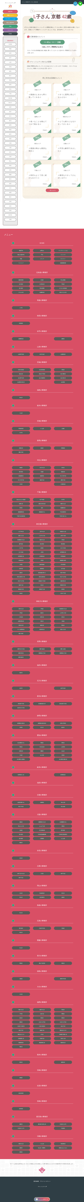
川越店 (42, 471)
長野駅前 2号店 (42, 653)
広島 (10, 170)
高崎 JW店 (21, 452)
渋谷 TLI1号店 (21, 581)
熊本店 (21, 1062)
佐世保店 (21, 1108)
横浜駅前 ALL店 (63, 608)
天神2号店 (42, 1038)
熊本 (10, 197)
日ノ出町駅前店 (21, 629)
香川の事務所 (42, 956)
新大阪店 (21, 834)
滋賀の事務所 (42, 783)
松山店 (21, 947)
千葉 (10, 93)
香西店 (21, 963)
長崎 (10, 210)
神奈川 (10, 102)
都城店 (21, 1077)
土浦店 (63, 428)
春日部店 (21, 471)
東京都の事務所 (42, 524)
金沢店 (21, 688)
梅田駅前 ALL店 (42, 822)
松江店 (21, 912)
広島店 (63, 928)
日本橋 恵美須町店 (63, 834)
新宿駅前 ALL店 (20, 539)
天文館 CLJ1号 (21, 1128)
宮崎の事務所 (42, 1070)
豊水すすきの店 (63, 292)
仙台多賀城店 (42, 369)
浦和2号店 (42, 480)
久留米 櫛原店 (42, 1026)
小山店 (21, 413)
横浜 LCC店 (63, 629)
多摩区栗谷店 (21, 621)
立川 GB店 (21, 552)
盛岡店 (63, 338)
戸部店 (21, 613)
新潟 (10, 120)
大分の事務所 (42, 987)
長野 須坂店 (42, 649)
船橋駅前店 (63, 507)
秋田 (10, 53)
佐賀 (10, 206)
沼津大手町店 (63, 723)
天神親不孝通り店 (63, 1034)
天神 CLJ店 (63, 1038)
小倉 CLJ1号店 (63, 1022)
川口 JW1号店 (21, 480)
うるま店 (42, 1143)
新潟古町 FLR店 (63, 703)
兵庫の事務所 (42, 866)
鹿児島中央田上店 (42, 1124)
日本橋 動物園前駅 (42, 834)
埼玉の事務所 (42, 460)
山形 (10, 62)
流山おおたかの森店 (21, 499)
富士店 (42, 727)
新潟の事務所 (42, 696)
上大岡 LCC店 (63, 613)
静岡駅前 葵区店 (21, 723)
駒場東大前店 (63, 560)
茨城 (10, 80)
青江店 (63, 893)
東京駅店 (63, 544)
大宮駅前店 (63, 484)
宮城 (10, 66)
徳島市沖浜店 (63, 978)
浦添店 (21, 1147)
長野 (10, 107)
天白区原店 (42, 747)
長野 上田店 (63, 649)
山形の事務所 (42, 347)
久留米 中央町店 (21, 1026)
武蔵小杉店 (21, 625)
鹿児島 (10, 215)
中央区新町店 (63, 512)
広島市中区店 (42, 928)
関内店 (63, 625)
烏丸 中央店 (21, 806)
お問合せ (42, 250)
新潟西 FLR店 (21, 703)
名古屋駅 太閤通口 (21, 759)
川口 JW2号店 (63, 475)
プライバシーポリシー (45, 1181)
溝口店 (42, 621)
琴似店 (63, 284)
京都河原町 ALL (20, 802)
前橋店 (42, 448)
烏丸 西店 (63, 806)
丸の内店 (42, 755)
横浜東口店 (42, 629)
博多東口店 (63, 1042)
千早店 (21, 1013)
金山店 (63, 751)
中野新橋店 (63, 556)
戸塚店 (42, 608)
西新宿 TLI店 (42, 589)
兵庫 (10, 156)
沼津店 (21, 727)
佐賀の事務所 (42, 1086)
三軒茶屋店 (63, 564)
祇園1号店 (42, 1030)
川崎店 (63, 621)
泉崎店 (21, 1152)
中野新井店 (21, 560)
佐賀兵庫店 (21, 1093)
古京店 (21, 893)
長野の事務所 (42, 641)
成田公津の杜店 (42, 503)
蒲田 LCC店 (21, 535)
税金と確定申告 (10, 22)
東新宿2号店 (63, 585)
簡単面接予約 (75, 4)
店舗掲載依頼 (63, 263)
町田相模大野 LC (42, 572)
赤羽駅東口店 (21, 556)
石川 (10, 116)
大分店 (21, 994)
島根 (10, 165)
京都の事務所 (42, 795)
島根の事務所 (42, 905)
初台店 (42, 585)
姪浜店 (21, 1018)
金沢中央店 (63, 688)
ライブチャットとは (10, 19)
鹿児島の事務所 (42, 1117)
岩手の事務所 (42, 331)
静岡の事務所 (42, 716)
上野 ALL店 (42, 531)
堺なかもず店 (21, 826)
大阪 (10, 147)
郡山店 (21, 397)
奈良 (10, 152)
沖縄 (10, 219)
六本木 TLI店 (63, 593)
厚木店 (63, 617)
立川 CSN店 (63, 548)
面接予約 (10, 11)
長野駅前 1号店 (63, 653)
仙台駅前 (63, 382)
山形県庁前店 (21, 354)
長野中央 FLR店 (21, 649)
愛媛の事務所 (42, 940)
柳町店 (21, 1124)
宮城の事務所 (42, 362)
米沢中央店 (42, 354)
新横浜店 (42, 625)
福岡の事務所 (42, 1002)
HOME (42, 243)
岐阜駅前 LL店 (21, 774)
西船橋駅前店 (21, 512)
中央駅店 (63, 1128)
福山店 (21, 932)
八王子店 (21, 548)
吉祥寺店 (21, 568)
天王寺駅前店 (42, 830)
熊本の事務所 (42, 1055)
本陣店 (63, 755)
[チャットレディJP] (10, 6)
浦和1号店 (63, 480)
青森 (10, 48)
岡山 (10, 161)
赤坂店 (21, 593)
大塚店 (21, 564)
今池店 (21, 755)
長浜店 (63, 1009)
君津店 (21, 507)
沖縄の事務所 (42, 1136)
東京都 (10, 98)
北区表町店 (42, 897)
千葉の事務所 (42, 492)
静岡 (10, 125)
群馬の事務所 (42, 440)
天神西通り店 (21, 1038)
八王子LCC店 (42, 535)
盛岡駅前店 (21, 338)
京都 (10, 143)
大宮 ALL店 (42, 467)
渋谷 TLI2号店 (63, 576)
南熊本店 (63, 1062)
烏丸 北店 (63, 802)
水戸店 (21, 432)
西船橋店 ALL (42, 512)
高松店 (63, 963)
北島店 (21, 978)
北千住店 (63, 568)
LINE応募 (80, 4)
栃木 (10, 75)
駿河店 (63, 727)
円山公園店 (63, 280)
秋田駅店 (21, 323)
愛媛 (10, 174)
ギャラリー (63, 258)
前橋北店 (21, 448)
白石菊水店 (42, 284)
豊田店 (63, 742)
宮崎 (10, 201)
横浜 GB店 (21, 633)
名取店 (63, 369)
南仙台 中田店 (42, 373)
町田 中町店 (63, 572)
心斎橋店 (42, 838)
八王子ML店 (21, 531)
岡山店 (21, 897)
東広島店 (21, 928)
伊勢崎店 (63, 448)
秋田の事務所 (42, 316)
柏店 (42, 507)
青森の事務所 (42, 300)
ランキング (21, 263)
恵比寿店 (42, 544)
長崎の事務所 (42, 1101)
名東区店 (21, 751)
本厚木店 (42, 617)
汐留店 (63, 539)
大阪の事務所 (42, 814)
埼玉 (10, 89)
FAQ (10, 26)
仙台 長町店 (63, 373)
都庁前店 (21, 544)
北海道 (10, 44)
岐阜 (10, 134)
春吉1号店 (21, 1030)
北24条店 (21, 284)
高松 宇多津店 (42, 963)
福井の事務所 (42, 665)
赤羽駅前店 (42, 556)
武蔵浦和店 (21, 475)
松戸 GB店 (42, 499)
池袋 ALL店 (42, 539)
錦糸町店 (42, 568)
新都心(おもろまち (63, 1147)
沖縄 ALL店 (20, 1143)
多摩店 (42, 548)
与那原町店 (63, 1143)
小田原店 (21, 617)
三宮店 (42, 873)
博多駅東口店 (42, 1042)
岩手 (10, 57)
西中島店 (63, 830)
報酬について (10, 15)
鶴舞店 (42, 751)
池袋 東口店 (63, 581)
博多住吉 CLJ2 (63, 1030)
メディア (42, 258)
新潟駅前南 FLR (42, 703)
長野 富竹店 (21, 653)
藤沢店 (42, 613)
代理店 (10, 33)
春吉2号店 (63, 1026)
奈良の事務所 (42, 850)
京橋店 (21, 830)
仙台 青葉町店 (42, 378)
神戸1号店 (21, 877)
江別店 (42, 280)
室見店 (42, 1018)
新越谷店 (63, 471)
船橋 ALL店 (63, 503)
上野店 (42, 552)
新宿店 (63, 589)
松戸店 (63, 499)
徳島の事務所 (42, 971)
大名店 (42, 1034)
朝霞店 (21, 467)
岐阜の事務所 (42, 767)
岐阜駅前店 (63, 774)
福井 (10, 111)
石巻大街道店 (21, 369)
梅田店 (21, 842)
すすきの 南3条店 (63, 288)
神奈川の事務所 (42, 601)
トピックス (10, 30)
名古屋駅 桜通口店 (63, 759)
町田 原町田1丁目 (21, 576)
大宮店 (21, 484)
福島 (10, 71)
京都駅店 (42, 802)
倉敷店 (63, 897)
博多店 (21, 1046)
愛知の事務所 (42, 735)
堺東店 (63, 826)
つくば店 (42, 428)
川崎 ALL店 (20, 608)
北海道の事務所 (42, 272)
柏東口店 (21, 503)
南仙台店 (21, 373)
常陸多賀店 (21, 428)
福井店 (21, 672)
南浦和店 (42, 475)
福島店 (21, 822)
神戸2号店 (63, 873)
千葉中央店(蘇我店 (21, 516)
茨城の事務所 (42, 421)
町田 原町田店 (42, 576)
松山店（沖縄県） (42, 1147)
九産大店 (42, 1013)
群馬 (10, 84)
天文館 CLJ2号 (63, 1124)
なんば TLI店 (42, 826)
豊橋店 (42, 742)
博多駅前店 (21, 1042)
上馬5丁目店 (63, 535)
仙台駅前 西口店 (21, 382)
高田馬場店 (42, 564)
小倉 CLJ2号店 (42, 1022)
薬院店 (21, 1022)
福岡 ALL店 (42, 1009)
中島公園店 (42, 288)
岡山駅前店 (42, 893)
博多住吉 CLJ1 (21, 1034)
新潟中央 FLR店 (21, 707)
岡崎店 (21, 747)
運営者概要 (36, 1181)
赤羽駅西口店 (63, 552)
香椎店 (63, 1013)
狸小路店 (21, 288)
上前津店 (63, 747)
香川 (10, 179)
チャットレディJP (10, 3)
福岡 (10, 192)
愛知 (10, 129)
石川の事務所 (42, 681)
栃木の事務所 (42, 405)
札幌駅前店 (42, 292)
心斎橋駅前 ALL (63, 822)
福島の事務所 (42, 390)
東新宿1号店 (21, 589)
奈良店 (21, 858)
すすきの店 (21, 292)
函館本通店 (21, 280)
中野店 (42, 560)
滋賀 (10, 138)
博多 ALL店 (20, 1009)
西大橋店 (21, 838)
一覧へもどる (52, 190)
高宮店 (63, 1018)
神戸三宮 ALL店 (20, 873)
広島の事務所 (42, 921)
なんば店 (63, 838)
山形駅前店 (63, 354)
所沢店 (63, 467)
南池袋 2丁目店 (42, 581)
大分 (10, 188)
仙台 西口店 (63, 378)
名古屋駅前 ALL (20, 742)
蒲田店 (21, 572)
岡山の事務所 (42, 886)
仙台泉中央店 (21, 378)
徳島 (10, 183)
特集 (21, 258)
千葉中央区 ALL (63, 516)
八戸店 (21, 307)
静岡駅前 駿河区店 (42, 723)
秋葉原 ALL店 (63, 531)
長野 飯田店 (21, 657)
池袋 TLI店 (21, 585)
